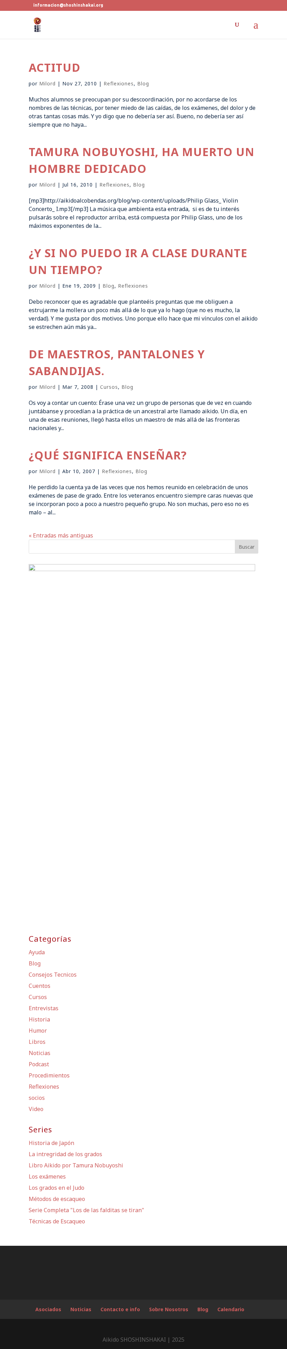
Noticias (39, 1053)
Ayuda (37, 952)
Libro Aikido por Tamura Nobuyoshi (76, 1165)
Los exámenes (47, 1176)
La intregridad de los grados (65, 1154)
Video (36, 1109)
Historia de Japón (51, 1143)
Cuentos (39, 986)
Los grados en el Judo (56, 1188)
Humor (38, 1030)
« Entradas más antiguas (61, 535)
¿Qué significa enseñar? (108, 455)
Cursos (109, 387)
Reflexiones (119, 83)
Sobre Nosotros (168, 1309)
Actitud (54, 67)
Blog (143, 83)
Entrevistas (43, 1008)
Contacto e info (120, 1309)
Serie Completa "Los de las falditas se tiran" (86, 1210)
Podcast (39, 1064)
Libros (37, 1042)
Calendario (230, 1309)
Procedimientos (49, 1075)
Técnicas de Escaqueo (57, 1221)
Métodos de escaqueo (57, 1199)
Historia (39, 1019)
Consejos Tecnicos (53, 974)
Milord (47, 83)
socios (37, 1098)
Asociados (48, 1309)
